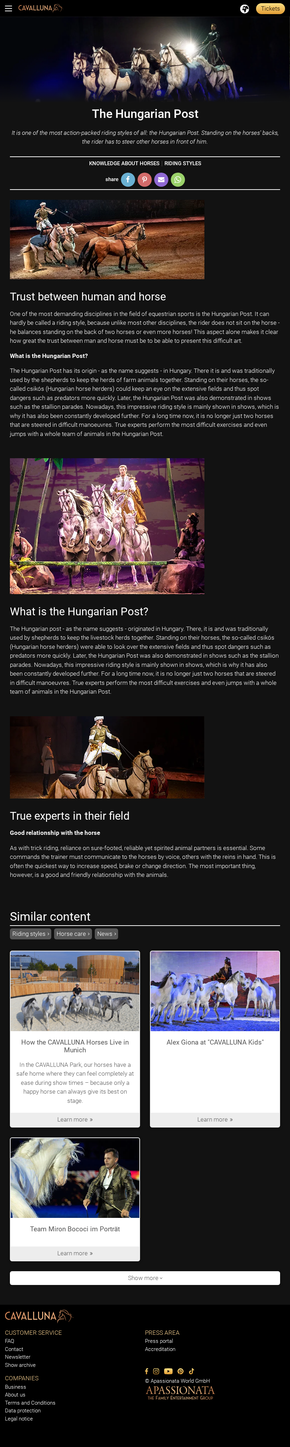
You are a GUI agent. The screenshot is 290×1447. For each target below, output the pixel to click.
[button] (128, 180)
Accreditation (160, 1349)
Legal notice (19, 1419)
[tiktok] (191, 1371)
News (104, 933)
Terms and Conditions (30, 1403)
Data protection (23, 1410)
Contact (14, 1349)
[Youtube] (168, 1371)
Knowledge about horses (124, 163)
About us (15, 1395)
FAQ (9, 1341)
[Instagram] (156, 1371)
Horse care (71, 933)
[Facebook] (146, 1371)
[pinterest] (181, 1371)
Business (15, 1387)
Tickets (270, 8)
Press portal (159, 1341)
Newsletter (17, 1357)
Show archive (20, 1365)
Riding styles (182, 163)
